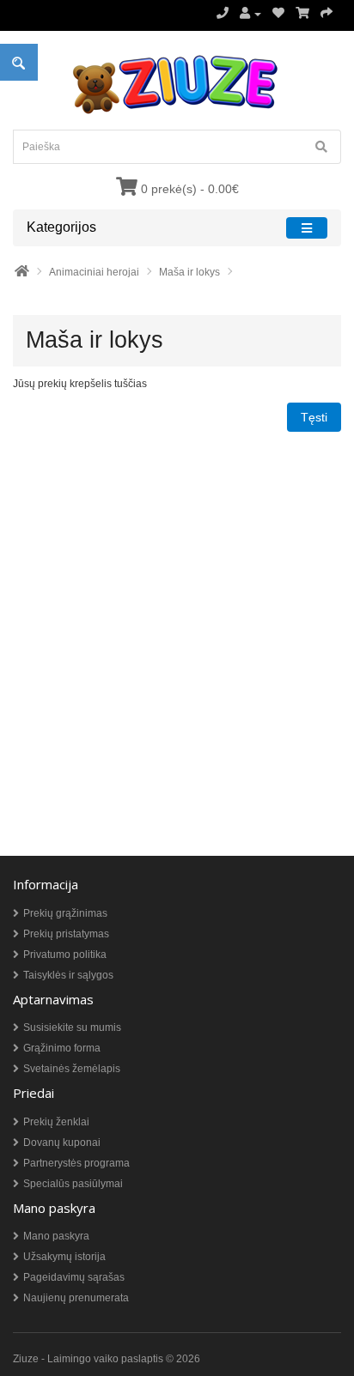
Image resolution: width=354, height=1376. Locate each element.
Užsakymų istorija (64, 1257)
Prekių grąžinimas (65, 913)
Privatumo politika (65, 955)
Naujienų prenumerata (76, 1298)
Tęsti (314, 417)
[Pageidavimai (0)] (278, 14)
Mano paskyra (56, 1236)
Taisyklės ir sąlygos (68, 975)
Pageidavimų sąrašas (74, 1277)
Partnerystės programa (76, 1163)
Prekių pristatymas (66, 934)
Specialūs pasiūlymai (73, 1184)
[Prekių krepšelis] (302, 14)
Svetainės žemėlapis (71, 1069)
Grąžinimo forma (62, 1048)
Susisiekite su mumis (72, 1027)
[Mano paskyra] (250, 14)
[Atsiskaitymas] (326, 14)
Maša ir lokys (189, 272)
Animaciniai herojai (94, 272)
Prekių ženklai (56, 1122)
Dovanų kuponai (62, 1143)
